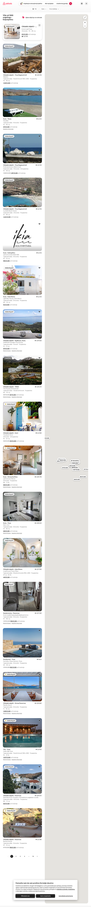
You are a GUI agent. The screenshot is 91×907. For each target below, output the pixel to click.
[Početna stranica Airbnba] (7, 3)
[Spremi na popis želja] (39, 25)
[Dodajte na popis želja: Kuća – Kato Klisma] (39, 267)
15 (33, 856)
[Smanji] (85, 26)
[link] (7, 856)
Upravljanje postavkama (66, 896)
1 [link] (11, 856)
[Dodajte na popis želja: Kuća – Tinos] (39, 494)
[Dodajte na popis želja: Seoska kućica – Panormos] (39, 584)
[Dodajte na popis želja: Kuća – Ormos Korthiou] (39, 447)
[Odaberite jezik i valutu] (82, 3)
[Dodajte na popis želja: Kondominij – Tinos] (39, 630)
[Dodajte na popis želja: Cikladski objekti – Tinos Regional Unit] (39, 46)
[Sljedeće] (37, 856)
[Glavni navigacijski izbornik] (86, 3)
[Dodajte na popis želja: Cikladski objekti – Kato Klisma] (39, 540)
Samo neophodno (45, 896)
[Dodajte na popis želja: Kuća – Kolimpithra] (39, 223)
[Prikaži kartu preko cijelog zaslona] (85, 17)
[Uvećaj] (85, 22)
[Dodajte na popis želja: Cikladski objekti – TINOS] (39, 357)
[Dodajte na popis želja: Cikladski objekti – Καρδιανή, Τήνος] (39, 311)
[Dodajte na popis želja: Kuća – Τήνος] (39, 89)
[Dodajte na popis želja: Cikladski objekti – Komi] (39, 404)
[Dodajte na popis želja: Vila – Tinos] (39, 720)
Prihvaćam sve (25, 896)
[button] (25, 34)
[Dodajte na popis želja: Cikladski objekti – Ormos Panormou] (39, 674)
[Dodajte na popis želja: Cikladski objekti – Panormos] (39, 766)
